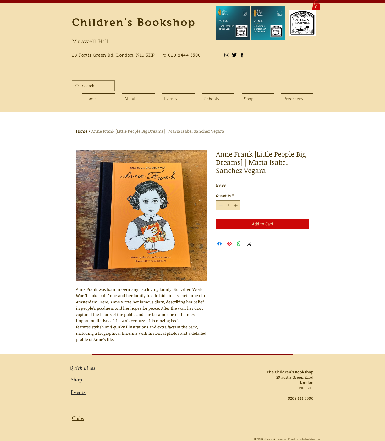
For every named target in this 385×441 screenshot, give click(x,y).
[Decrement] (220, 205)
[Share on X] (249, 244)
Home (81, 131)
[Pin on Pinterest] (229, 244)
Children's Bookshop (134, 22)
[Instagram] (227, 55)
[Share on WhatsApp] (239, 244)
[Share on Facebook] (219, 244)
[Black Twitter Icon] (234, 55)
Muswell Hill (90, 41)
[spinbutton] (228, 205)
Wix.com (316, 439)
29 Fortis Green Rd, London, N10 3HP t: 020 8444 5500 (139, 56)
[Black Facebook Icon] (242, 55)
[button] (316, 5)
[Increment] (236, 205)
